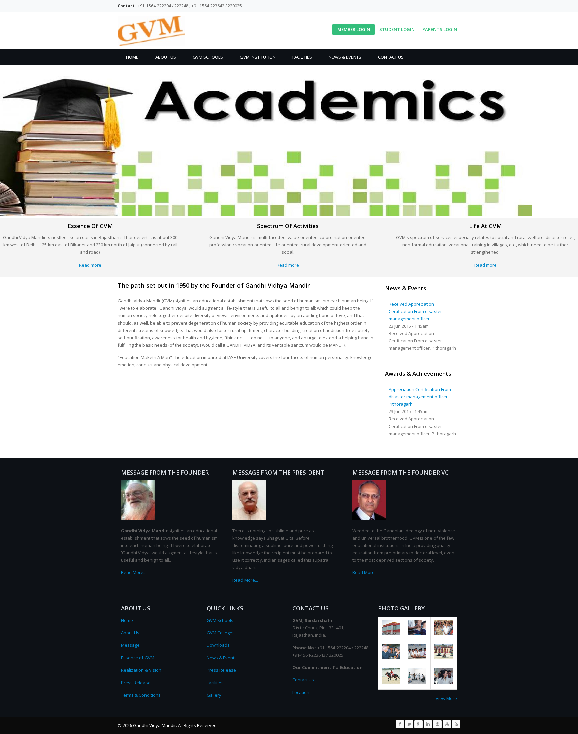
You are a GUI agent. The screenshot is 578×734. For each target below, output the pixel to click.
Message (130, 645)
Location (300, 692)
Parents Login (439, 29)
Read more (90, 265)
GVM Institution (258, 57)
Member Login (353, 29)
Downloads (218, 645)
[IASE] (391, 634)
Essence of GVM (137, 658)
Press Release (136, 682)
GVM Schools (208, 57)
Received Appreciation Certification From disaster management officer (415, 311)
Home (132, 57)
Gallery (214, 695)
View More (446, 698)
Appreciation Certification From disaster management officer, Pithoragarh (420, 396)
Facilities (302, 57)
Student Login (397, 29)
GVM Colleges (221, 633)
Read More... (134, 572)
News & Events (345, 57)
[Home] (151, 31)
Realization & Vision (141, 670)
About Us (165, 57)
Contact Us (391, 57)
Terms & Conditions (141, 695)
